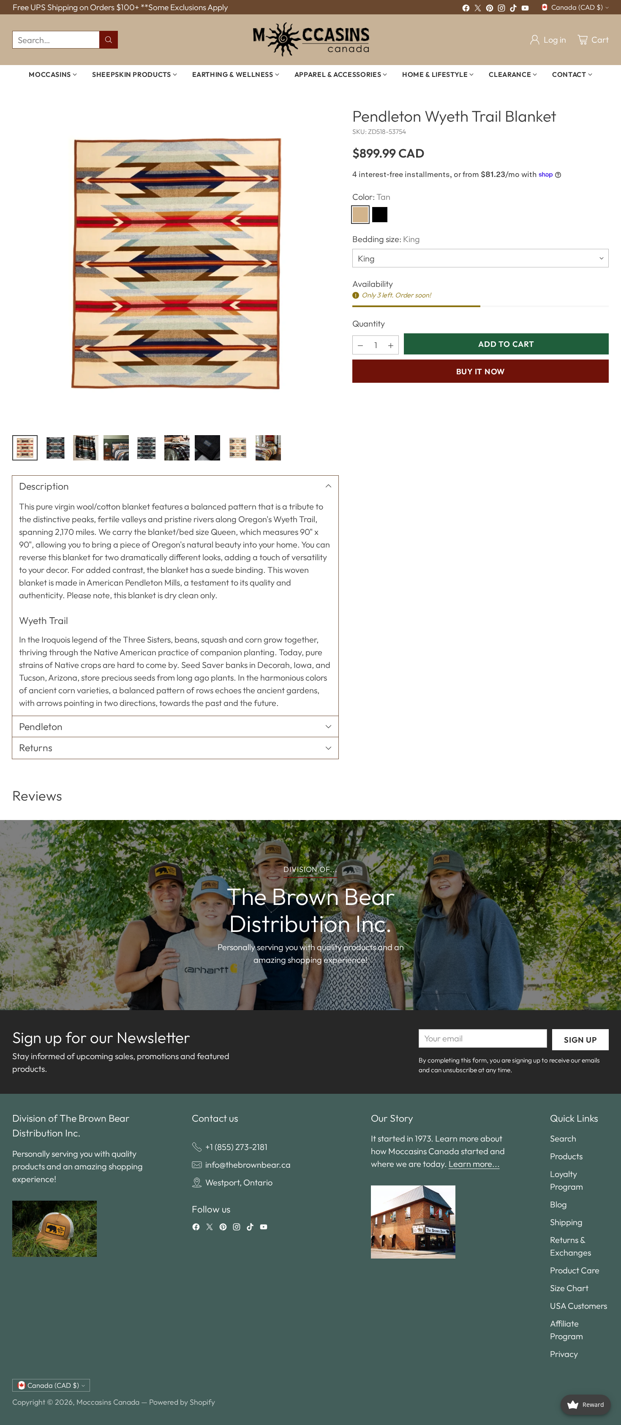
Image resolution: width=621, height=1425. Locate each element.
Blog (558, 1204)
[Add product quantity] (390, 345)
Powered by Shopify (182, 1402)
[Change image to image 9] (268, 447)
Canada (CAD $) (577, 7)
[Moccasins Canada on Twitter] (478, 9)
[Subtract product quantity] (360, 345)
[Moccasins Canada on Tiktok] (513, 9)
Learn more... (474, 1163)
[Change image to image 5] (146, 447)
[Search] (108, 40)
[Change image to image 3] (85, 447)
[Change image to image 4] (116, 447)
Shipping (566, 1222)
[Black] (380, 215)
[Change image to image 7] (207, 447)
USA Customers (578, 1305)
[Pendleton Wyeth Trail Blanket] (175, 264)
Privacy (564, 1354)
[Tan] (360, 215)
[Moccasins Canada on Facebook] (466, 9)
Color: (371, 196)
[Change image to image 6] (177, 447)
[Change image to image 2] (55, 447)
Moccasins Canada (107, 1402)
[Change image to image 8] (238, 447)
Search (563, 1138)
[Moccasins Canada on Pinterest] (489, 9)
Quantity (368, 323)
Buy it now (480, 371)
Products (566, 1156)
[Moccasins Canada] (310, 39)
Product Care (574, 1270)
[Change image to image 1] (25, 447)
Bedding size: (386, 239)
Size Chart (569, 1288)
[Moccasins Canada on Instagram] (501, 9)
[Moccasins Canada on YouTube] (525, 9)
